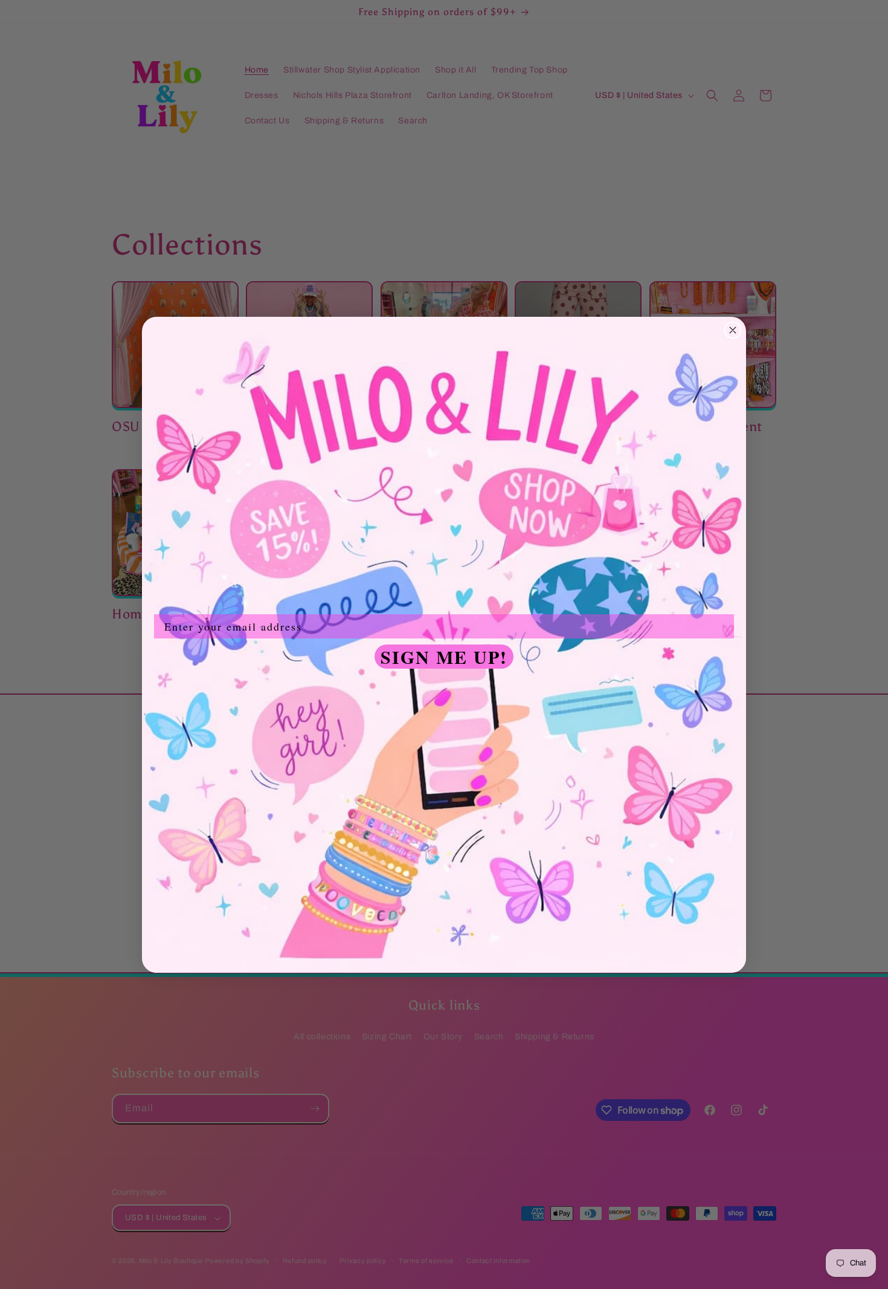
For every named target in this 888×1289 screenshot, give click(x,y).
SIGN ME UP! (444, 656)
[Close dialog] (733, 330)
